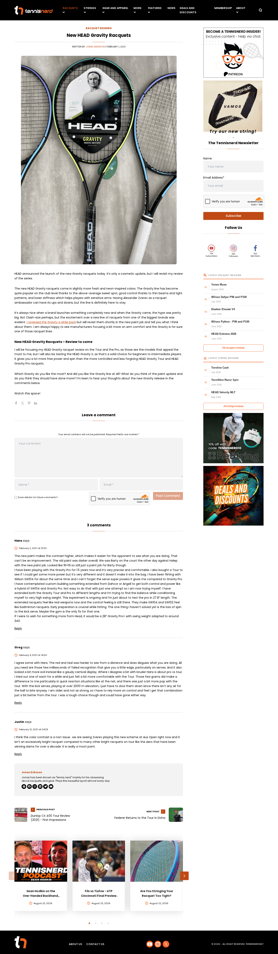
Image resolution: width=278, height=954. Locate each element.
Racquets (70, 8)
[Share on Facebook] (17, 405)
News (171, 8)
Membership (223, 8)
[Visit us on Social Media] (149, 944)
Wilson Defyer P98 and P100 (229, 297)
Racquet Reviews (99, 28)
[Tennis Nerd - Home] (33, 10)
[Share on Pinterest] (30, 405)
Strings (90, 8)
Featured (155, 8)
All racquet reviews (233, 347)
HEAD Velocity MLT (223, 392)
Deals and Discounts (188, 10)
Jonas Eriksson (95, 46)
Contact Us (95, 944)
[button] (13, 876)
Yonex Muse (219, 284)
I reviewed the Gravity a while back (51, 322)
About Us (75, 944)
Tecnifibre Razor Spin (225, 379)
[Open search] (260, 10)
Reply (18, 628)
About (240, 8)
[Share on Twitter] (24, 405)
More (137, 8)
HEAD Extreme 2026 (223, 333)
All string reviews (233, 406)
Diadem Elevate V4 (223, 309)
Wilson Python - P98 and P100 (230, 321)
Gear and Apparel (115, 8)
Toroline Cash (220, 367)
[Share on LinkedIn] (37, 405)
